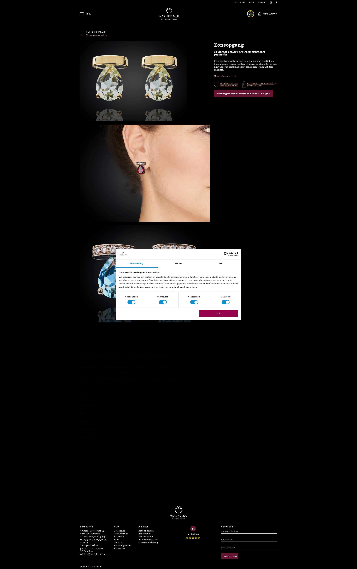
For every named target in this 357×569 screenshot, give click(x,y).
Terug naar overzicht (96, 35)
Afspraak (240, 2)
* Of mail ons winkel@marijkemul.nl (93, 552)
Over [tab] (220, 263)
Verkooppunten (123, 545)
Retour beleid (146, 530)
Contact (118, 542)
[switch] (163, 302)
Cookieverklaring (148, 542)
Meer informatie (222, 76)
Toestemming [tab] (136, 263)
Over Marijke (121, 533)
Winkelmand (270, 14)
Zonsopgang (99, 32)
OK (218, 313)
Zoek (251, 2)
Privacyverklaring (148, 539)
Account (262, 2)
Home (88, 32)
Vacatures (119, 548)
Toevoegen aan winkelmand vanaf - (243, 93)
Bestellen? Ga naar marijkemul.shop (229, 84)
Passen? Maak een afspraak (260, 83)
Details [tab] (178, 263)
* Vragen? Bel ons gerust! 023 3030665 (91, 546)
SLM (116, 539)
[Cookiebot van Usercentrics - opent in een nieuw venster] (226, 254)
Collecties (119, 530)
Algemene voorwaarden (145, 535)
